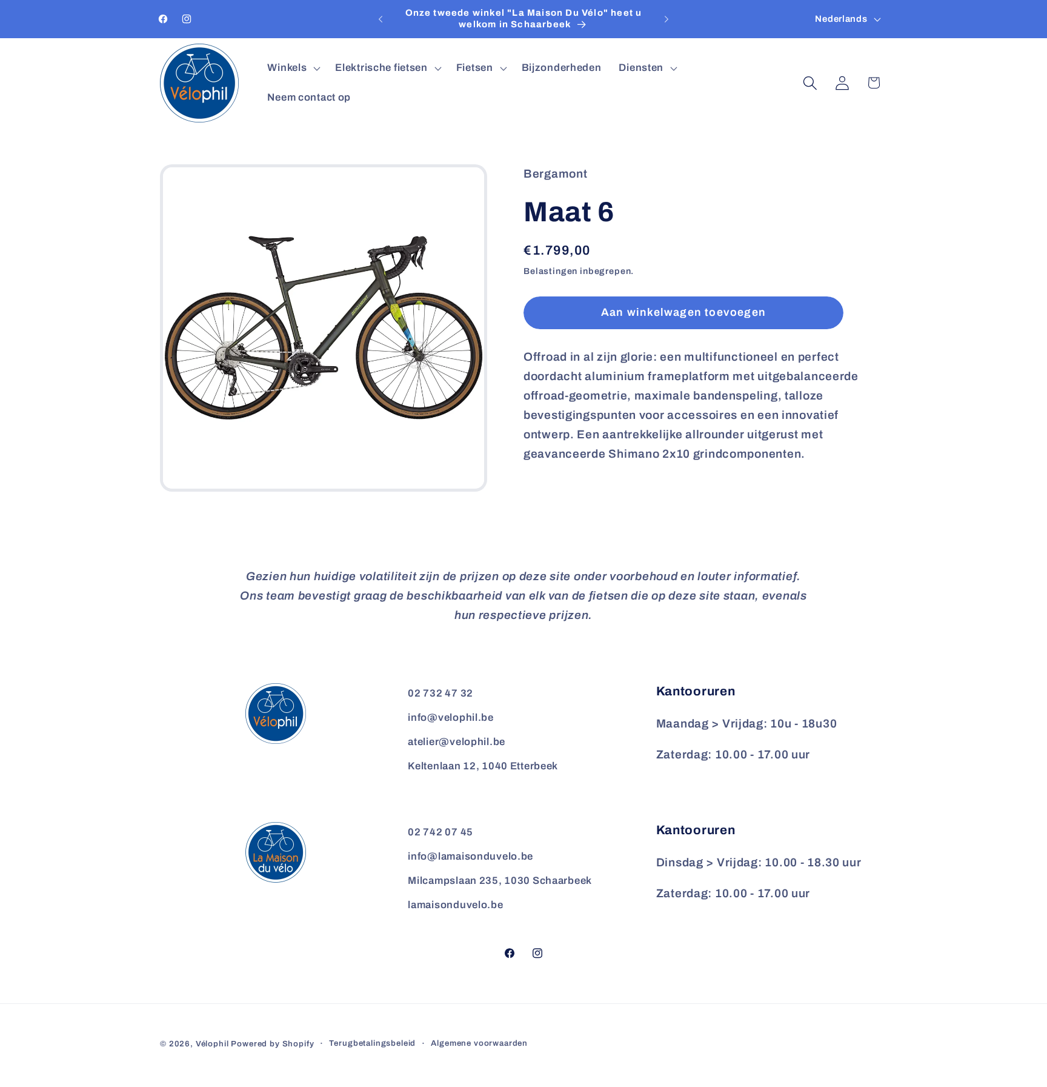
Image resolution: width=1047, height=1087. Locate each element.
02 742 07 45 (440, 832)
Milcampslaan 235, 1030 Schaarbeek (500, 880)
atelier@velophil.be (456, 742)
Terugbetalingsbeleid (372, 1043)
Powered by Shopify (272, 1043)
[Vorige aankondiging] (380, 19)
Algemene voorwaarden (479, 1043)
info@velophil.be (451, 717)
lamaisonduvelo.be (455, 905)
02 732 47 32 (440, 693)
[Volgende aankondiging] (666, 19)
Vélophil (212, 1043)
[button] (293, 68)
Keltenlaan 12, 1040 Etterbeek (483, 766)
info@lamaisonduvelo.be (470, 856)
